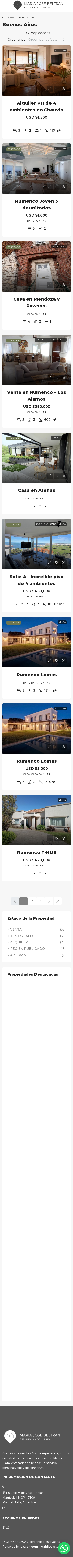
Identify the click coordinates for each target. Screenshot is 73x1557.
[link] (36, 70)
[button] (64, 1548)
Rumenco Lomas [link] (36, 674)
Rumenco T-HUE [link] (36, 852)
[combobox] (46, 39)
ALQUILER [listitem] (19, 942)
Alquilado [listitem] (18, 955)
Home (10, 17)
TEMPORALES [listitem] (22, 936)
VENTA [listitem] (16, 929)
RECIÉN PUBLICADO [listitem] (27, 949)
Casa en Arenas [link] (36, 490)
